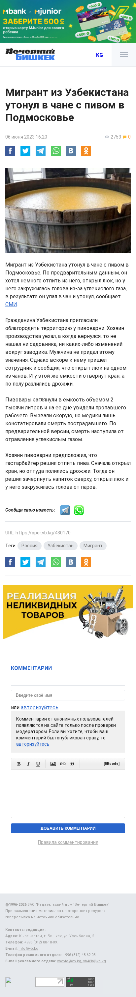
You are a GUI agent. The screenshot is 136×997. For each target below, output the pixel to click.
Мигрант (93, 545)
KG (99, 55)
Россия (29, 545)
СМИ (11, 304)
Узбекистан (61, 545)
